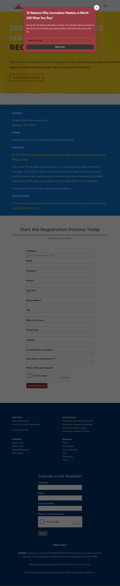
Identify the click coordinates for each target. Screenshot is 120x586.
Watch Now (60, 47)
